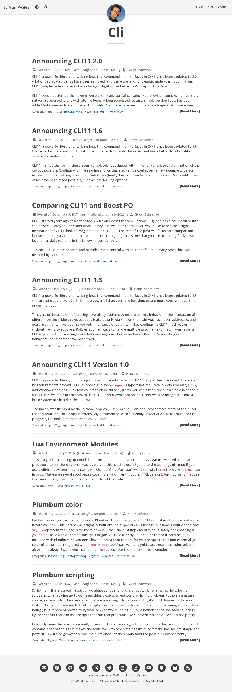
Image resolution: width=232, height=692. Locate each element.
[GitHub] (70, 667)
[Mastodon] (162, 667)
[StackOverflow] (135, 667)
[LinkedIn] (122, 667)
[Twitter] (96, 667)
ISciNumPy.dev (15, 7)
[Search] (45, 7)
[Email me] (44, 667)
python (95, 556)
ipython (108, 556)
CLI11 (36, 76)
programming (73, 111)
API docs (100, 419)
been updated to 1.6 (181, 146)
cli (96, 111)
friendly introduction (148, 414)
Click (134, 409)
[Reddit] (109, 667)
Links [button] (200, 7)
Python (52, 556)
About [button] (222, 7)
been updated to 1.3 (181, 295)
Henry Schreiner (139, 70)
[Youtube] (149, 667)
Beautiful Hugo (118, 681)
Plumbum (115, 409)
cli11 (105, 111)
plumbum (117, 111)
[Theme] (36, 7)
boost (115, 261)
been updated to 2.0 (181, 76)
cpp (50, 111)
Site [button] (211, 7)
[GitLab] (83, 667)
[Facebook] (57, 667)
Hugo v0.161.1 (77, 681)
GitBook (54, 419)
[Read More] (190, 111)
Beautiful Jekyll (154, 681)
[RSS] (188, 667)
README (85, 400)
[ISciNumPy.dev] (116, 13)
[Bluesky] (175, 667)
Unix (50, 485)
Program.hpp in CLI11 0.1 (97, 231)
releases (75, 395)
